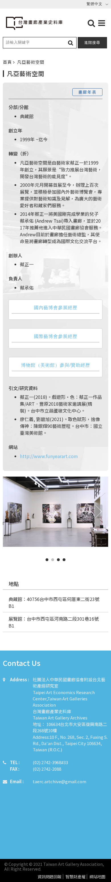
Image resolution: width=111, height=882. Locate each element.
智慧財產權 (75, 876)
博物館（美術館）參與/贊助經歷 (55, 365)
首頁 (8, 62)
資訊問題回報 (49, 876)
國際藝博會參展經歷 (55, 336)
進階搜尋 (92, 42)
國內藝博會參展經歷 (55, 307)
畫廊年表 (87, 92)
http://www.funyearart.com (49, 456)
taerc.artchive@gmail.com (59, 781)
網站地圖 (97, 876)
